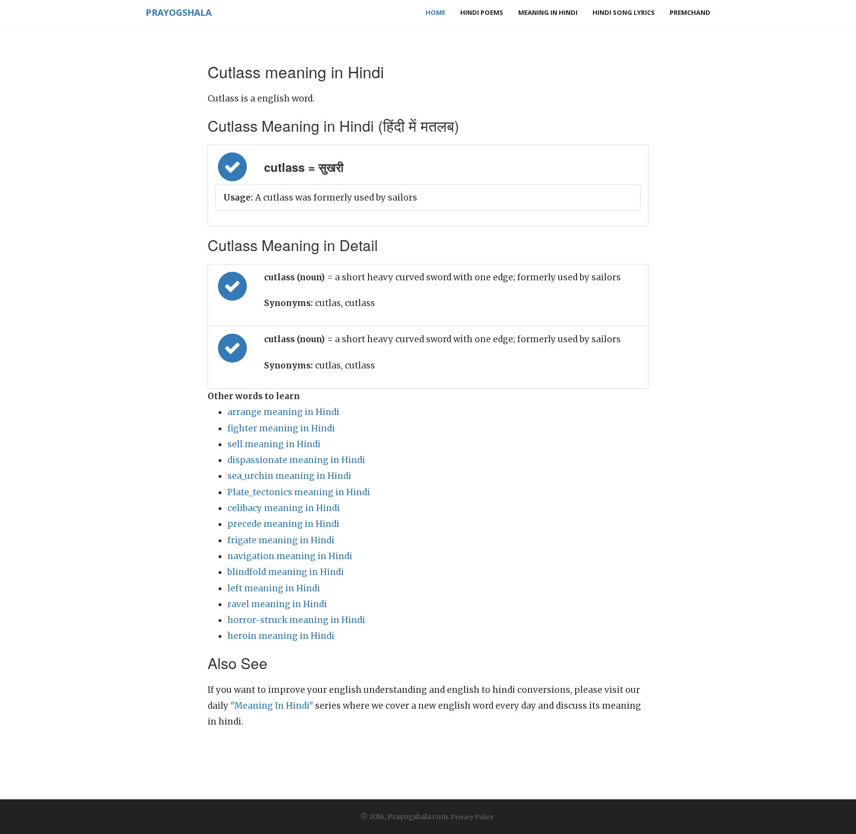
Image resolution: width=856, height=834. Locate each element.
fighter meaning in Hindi (281, 428)
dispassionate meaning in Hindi (296, 460)
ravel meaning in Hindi (277, 604)
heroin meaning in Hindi (280, 635)
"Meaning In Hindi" (271, 705)
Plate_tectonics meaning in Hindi (298, 492)
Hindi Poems (481, 12)
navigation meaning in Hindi (289, 556)
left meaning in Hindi (273, 588)
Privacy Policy (472, 817)
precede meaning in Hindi (283, 524)
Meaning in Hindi (548, 12)
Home (435, 12)
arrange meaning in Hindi (283, 412)
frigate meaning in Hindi (280, 540)
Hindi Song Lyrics (623, 12)
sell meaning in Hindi (274, 444)
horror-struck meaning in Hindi (296, 620)
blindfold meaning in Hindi (285, 572)
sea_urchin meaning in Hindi (289, 475)
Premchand (690, 12)
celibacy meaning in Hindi (283, 508)
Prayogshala (179, 12)
